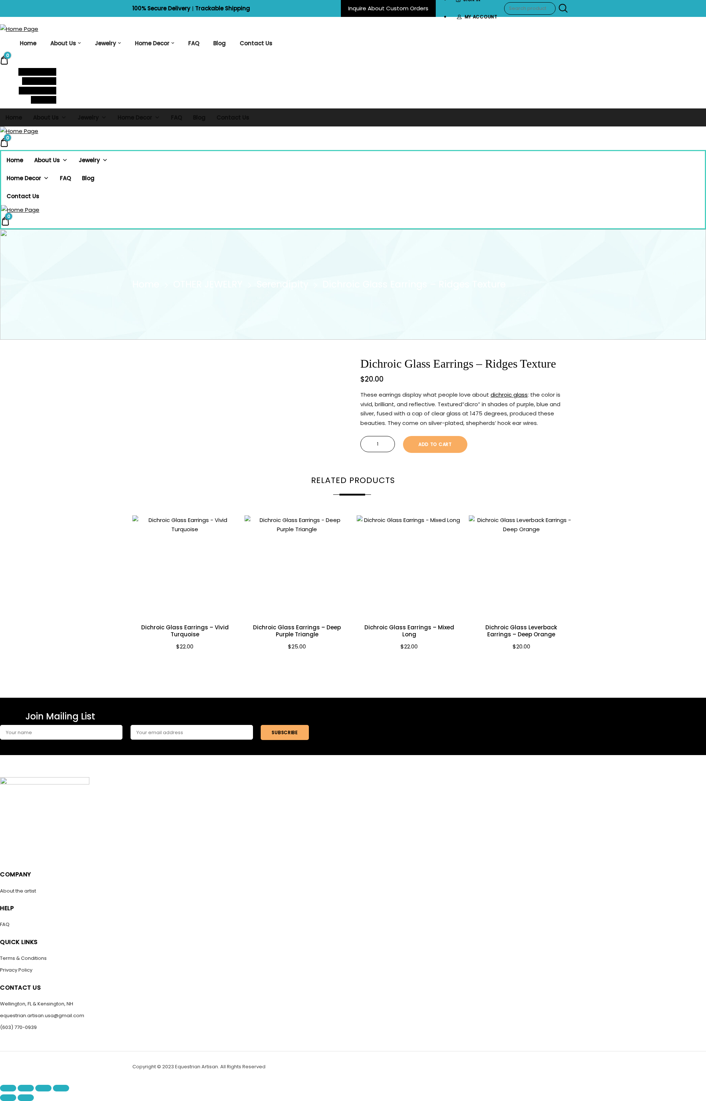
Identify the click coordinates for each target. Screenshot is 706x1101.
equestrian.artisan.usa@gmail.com (42, 1015)
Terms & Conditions (23, 958)
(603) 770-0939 (18, 1027)
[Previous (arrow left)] (8, 1097)
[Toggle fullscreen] (26, 1088)
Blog (219, 43)
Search (562, 8)
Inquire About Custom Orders (388, 8)
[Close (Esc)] (61, 1088)
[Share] (43, 1088)
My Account (481, 17)
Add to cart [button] (185, 663)
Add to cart (435, 444)
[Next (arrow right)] (26, 1097)
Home (28, 43)
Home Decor (152, 43)
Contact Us (256, 43)
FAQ (193, 43)
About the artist (18, 890)
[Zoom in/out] (8, 1088)
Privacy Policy (16, 969)
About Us (63, 43)
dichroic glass (509, 394)
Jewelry (105, 43)
